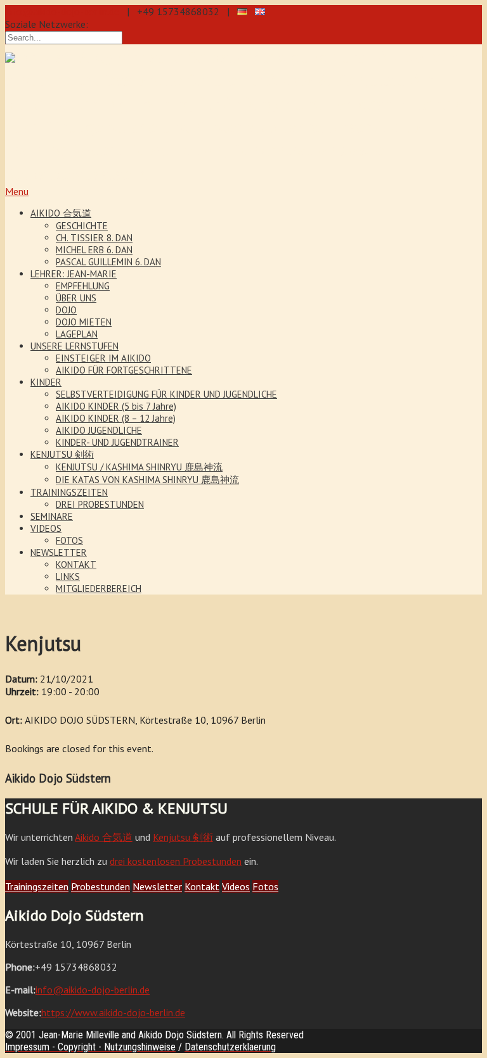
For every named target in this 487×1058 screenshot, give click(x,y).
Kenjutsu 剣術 (183, 837)
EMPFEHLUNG (83, 286)
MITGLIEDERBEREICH (98, 589)
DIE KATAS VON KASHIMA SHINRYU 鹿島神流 (147, 480)
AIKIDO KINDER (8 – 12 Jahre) (116, 418)
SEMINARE (51, 516)
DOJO (66, 310)
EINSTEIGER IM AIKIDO (103, 358)
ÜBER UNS (76, 298)
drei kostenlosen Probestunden (176, 861)
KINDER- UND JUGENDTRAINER (117, 442)
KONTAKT (76, 564)
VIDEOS (46, 528)
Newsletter (157, 886)
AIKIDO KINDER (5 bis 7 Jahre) (116, 406)
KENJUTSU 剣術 (62, 454)
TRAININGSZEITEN (69, 492)
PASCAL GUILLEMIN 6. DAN (108, 262)
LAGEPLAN (77, 334)
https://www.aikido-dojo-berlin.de (113, 1012)
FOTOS (69, 540)
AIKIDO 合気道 (60, 213)
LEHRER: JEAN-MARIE (73, 274)
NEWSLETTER (58, 552)
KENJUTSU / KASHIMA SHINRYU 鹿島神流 (139, 467)
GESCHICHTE (82, 226)
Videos (236, 886)
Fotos (265, 886)
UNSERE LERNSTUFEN (74, 346)
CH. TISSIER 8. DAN (94, 238)
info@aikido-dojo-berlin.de (62, 11)
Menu (17, 191)
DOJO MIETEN (84, 322)
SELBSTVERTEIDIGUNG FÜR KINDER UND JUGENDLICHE (166, 394)
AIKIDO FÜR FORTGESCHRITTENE (124, 370)
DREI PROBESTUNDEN (100, 504)
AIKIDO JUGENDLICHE (99, 430)
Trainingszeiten (36, 886)
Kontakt (202, 886)
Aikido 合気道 (104, 837)
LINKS (68, 576)
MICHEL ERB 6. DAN (94, 250)
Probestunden (100, 886)
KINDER (46, 382)
